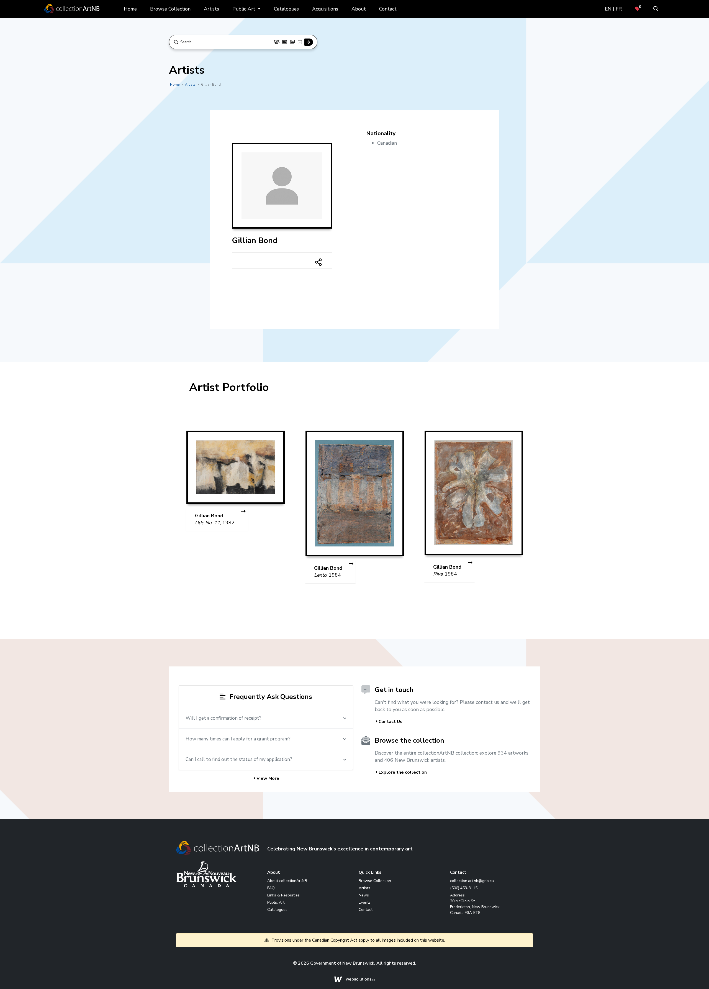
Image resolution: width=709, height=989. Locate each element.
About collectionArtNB (287, 882)
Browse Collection (170, 9)
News (364, 896)
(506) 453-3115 (463, 889)
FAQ (271, 889)
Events (365, 903)
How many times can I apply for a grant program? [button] (238, 740)
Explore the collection (402, 774)
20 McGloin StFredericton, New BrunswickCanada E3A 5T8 (475, 907)
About (358, 9)
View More (267, 779)
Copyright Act (343, 941)
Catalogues (286, 9)
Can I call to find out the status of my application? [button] (239, 761)
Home (130, 9)
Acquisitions (325, 9)
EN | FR (613, 9)
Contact (388, 9)
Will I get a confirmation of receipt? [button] (223, 719)
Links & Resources (283, 896)
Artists (211, 9)
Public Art (244, 9)
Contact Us (389, 723)
